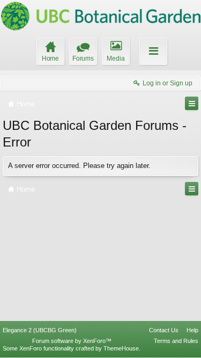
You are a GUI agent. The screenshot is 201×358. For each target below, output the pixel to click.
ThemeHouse (121, 348)
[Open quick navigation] (191, 103)
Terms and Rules (176, 341)
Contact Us (163, 330)
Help (192, 330)
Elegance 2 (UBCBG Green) (40, 330)
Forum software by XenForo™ (71, 341)
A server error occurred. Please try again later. (79, 166)
